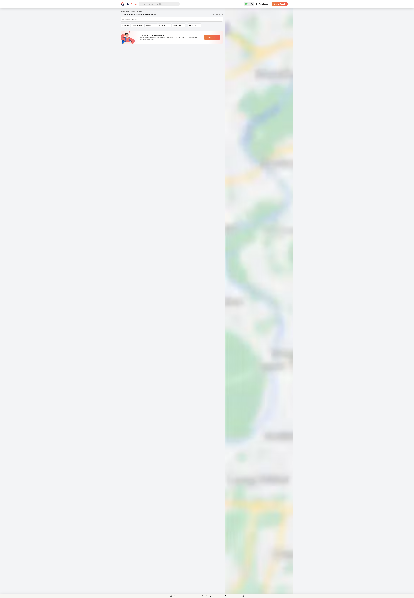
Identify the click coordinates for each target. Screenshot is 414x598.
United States (130, 12)
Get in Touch (279, 4)
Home (123, 12)
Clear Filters (212, 37)
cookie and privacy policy (231, 596)
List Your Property (263, 4)
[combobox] (159, 4)
